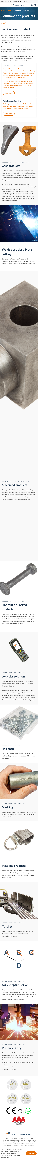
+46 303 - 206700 (6, 1)
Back (4, 23)
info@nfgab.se (17, 1)
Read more (8, 93)
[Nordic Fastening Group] (19, 5)
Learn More (5, 1157)
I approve (31, 1153)
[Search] (31, 5)
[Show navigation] (3, 5)
